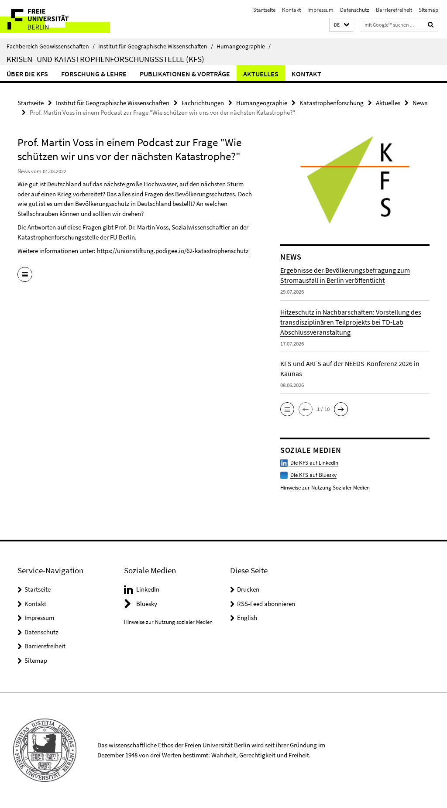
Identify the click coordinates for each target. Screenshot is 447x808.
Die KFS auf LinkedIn (313, 462)
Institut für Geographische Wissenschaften (155, 46)
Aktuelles (261, 73)
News (420, 103)
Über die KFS (27, 73)
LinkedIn (147, 589)
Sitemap (428, 10)
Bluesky (146, 603)
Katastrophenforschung (331, 103)
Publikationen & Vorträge (185, 73)
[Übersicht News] (24, 275)
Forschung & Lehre (94, 73)
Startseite (264, 10)
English (247, 617)
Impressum (320, 10)
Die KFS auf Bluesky (313, 475)
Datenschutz (354, 10)
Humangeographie (244, 46)
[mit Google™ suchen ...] (431, 25)
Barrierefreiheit (394, 10)
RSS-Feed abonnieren (266, 603)
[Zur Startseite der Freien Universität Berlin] (58, 19)
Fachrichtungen (203, 103)
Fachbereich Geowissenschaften (51, 46)
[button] (341, 25)
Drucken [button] (248, 589)
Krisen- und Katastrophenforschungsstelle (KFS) (105, 59)
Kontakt (291, 10)
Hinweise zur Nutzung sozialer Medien (168, 622)
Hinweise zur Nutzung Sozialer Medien (325, 487)
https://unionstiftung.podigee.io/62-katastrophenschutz (172, 251)
